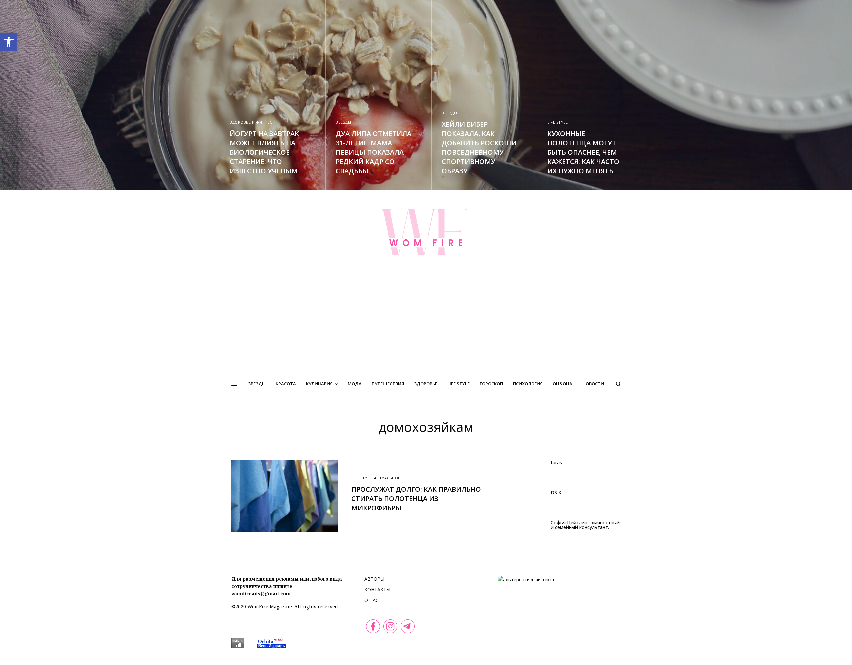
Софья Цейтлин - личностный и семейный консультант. (585, 525)
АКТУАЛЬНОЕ (387, 477)
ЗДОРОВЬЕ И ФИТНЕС (251, 122)
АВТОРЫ (374, 579)
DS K (556, 492)
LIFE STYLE (557, 122)
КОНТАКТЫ (377, 589)
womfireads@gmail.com (261, 593)
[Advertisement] (426, 324)
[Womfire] (426, 232)
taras (556, 462)
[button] (8, 42)
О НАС (371, 600)
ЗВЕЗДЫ (343, 122)
